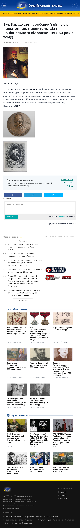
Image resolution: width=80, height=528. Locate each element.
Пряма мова (31, 520)
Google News (67, 180)
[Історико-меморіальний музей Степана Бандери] (69, 277)
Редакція (62, 492)
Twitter (70, 186)
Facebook (68, 183)
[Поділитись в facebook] (13, 195)
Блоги (7, 523)
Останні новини (11, 237)
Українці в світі (48, 14)
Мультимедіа (45, 520)
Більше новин (23, 301)
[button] (4, 5)
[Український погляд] (7, 489)
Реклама (62, 495)
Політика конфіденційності (11, 508)
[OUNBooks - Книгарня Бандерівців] (61, 270)
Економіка (58, 520)
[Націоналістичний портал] (52, 278)
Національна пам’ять (66, 14)
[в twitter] (53, 195)
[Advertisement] (61, 251)
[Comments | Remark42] (40, 213)
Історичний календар (12, 42)
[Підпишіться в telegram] (33, 195)
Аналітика (16, 14)
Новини (5, 14)
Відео (10, 446)
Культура (70, 520)
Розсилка (62, 498)
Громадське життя (31, 14)
